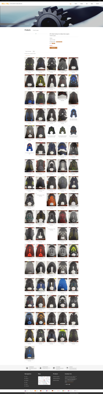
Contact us (97, 3)
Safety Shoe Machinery (56, 378)
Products (81, 3)
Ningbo (53, 43)
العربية (32, 390)
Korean (77, 390)
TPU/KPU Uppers (36, 30)
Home (70, 3)
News (87, 3)
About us (76, 3)
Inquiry (92, 3)
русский (27, 390)
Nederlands (70, 390)
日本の (60, 390)
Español (37, 390)
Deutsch (54, 390)
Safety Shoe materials (56, 376)
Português (43, 390)
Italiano (65, 390)
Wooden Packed (59, 41)
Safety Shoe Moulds (56, 380)
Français (49, 390)
